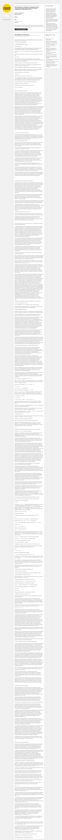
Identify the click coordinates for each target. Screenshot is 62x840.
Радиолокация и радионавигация (51, 54)
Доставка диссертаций (7, 19)
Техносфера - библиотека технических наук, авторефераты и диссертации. (7, 8)
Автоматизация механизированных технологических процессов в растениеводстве (52, 29)
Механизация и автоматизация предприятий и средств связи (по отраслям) (27, 3)
